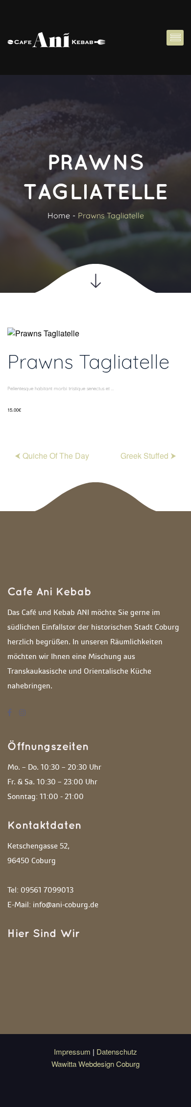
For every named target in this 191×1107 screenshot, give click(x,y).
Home (59, 215)
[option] (95, 374)
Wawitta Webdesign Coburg (95, 1064)
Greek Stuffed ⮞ (148, 455)
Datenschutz (116, 1051)
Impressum (73, 1051)
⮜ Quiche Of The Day (52, 455)
